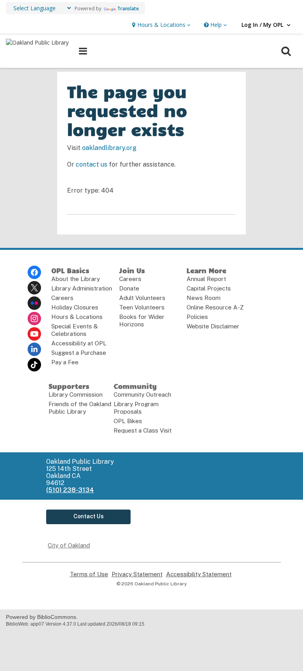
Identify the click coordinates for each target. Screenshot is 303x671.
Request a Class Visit (143, 430)
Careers (62, 297)
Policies (197, 316)
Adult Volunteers (142, 297)
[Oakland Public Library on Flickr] (34, 303)
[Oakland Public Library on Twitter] (34, 287)
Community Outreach (142, 394)
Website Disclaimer (213, 326)
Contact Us (88, 516)
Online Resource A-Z (215, 307)
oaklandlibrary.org (109, 148)
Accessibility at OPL (79, 343)
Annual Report (206, 279)
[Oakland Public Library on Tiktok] (34, 364)
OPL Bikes (128, 421)
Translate (128, 8)
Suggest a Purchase (78, 352)
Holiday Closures (74, 307)
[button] (160, 25)
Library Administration (81, 288)
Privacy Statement (137, 574)
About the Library (75, 279)
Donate (129, 288)
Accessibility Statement (199, 574)
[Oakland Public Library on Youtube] (34, 334)
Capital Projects (209, 288)
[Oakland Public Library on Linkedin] (34, 349)
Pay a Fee (65, 362)
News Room (204, 297)
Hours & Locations (77, 316)
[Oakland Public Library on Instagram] (34, 318)
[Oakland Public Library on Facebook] (34, 272)
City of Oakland (69, 545)
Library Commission (76, 394)
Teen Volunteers (142, 307)
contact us (91, 164)
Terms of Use (89, 574)
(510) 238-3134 (70, 490)
